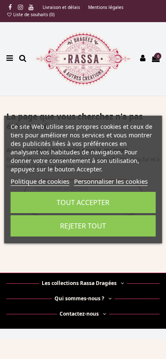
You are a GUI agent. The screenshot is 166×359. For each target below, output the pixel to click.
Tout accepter (83, 202)
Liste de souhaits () (33, 14)
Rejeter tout (83, 226)
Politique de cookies (40, 181)
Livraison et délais (62, 7)
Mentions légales (105, 7)
